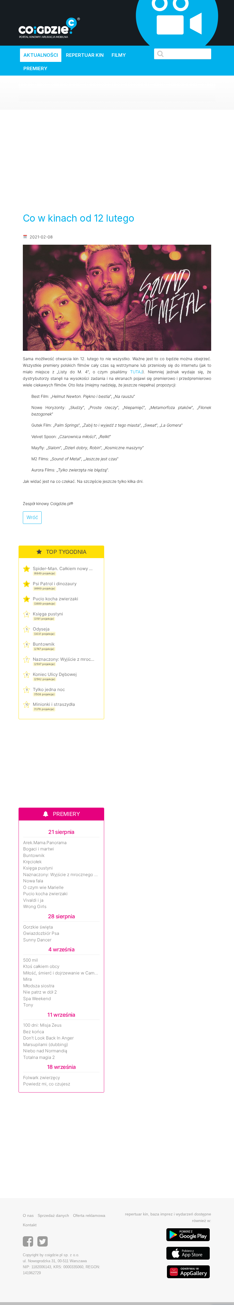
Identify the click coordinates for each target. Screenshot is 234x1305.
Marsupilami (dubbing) (45, 1044)
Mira (27, 979)
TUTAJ (136, 371)
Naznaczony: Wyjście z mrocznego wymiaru (63, 659)
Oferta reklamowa (89, 1215)
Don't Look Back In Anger (48, 1038)
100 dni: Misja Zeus (42, 1025)
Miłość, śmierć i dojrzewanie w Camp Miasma (61, 973)
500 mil (30, 960)
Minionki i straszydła (54, 704)
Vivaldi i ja (33, 900)
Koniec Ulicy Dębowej (55, 674)
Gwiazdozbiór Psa (41, 933)
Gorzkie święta (38, 927)
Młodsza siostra (38, 985)
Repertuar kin (85, 55)
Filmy (119, 55)
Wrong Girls (35, 906)
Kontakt (30, 1225)
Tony (28, 1005)
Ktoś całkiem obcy (41, 966)
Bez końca (33, 1031)
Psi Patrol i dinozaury (54, 583)
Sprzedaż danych (53, 1215)
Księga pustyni (48, 614)
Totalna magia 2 (39, 1057)
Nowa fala (33, 880)
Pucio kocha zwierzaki (55, 598)
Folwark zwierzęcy (41, 1077)
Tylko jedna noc (49, 689)
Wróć (32, 517)
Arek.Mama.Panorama (44, 842)
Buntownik (44, 644)
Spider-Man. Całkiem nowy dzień (63, 568)
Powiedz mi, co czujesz (46, 1084)
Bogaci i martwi (38, 849)
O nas (28, 1215)
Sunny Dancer (37, 940)
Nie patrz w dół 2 (40, 992)
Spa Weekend (37, 998)
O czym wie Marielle (43, 887)
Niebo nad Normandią (45, 1050)
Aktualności (40, 55)
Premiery (35, 68)
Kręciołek (32, 861)
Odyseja (41, 629)
